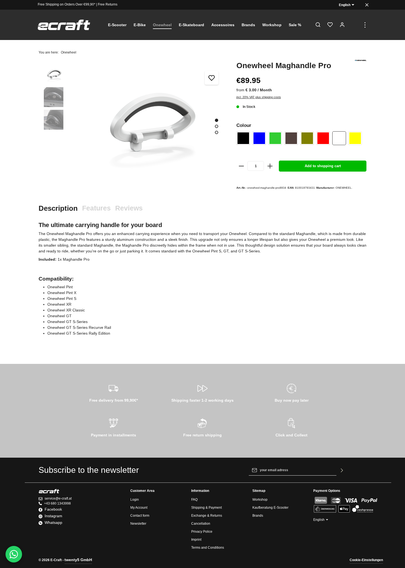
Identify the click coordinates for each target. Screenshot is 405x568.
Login (134, 500)
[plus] (270, 166)
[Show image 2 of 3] (216, 126)
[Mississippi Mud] (291, 138)
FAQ (194, 500)
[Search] (317, 24)
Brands (257, 516)
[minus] (241, 166)
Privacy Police (201, 532)
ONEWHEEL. (344, 187)
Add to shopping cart (323, 166)
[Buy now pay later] (291, 392)
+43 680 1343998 (57, 503)
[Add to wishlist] (211, 78)
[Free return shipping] (202, 426)
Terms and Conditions (207, 548)
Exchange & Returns (206, 516)
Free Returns (107, 4)
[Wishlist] (330, 24)
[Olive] (307, 138)
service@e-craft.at (58, 498)
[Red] (323, 138)
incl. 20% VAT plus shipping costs (258, 97)
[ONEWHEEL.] (360, 60)
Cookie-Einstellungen (366, 560)
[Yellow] (355, 138)
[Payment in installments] (113, 426)
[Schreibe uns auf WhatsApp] (14, 554)
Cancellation (200, 524)
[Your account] (342, 24)
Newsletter (138, 524)
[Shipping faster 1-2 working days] (202, 392)
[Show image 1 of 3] (216, 120)
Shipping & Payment (206, 508)
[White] (339, 138)
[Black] (243, 138)
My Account (138, 508)
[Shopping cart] (354, 24)
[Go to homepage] (63, 25)
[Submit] (342, 470)
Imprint (196, 540)
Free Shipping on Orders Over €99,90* (66, 4)
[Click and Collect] (291, 426)
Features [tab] (96, 208)
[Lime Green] (275, 138)
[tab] (58, 208)
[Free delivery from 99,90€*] (113, 392)
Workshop (260, 500)
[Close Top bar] (366, 4)
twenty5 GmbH (78, 560)
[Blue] (259, 138)
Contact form (139, 516)
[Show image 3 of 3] (216, 132)
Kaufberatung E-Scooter (270, 508)
